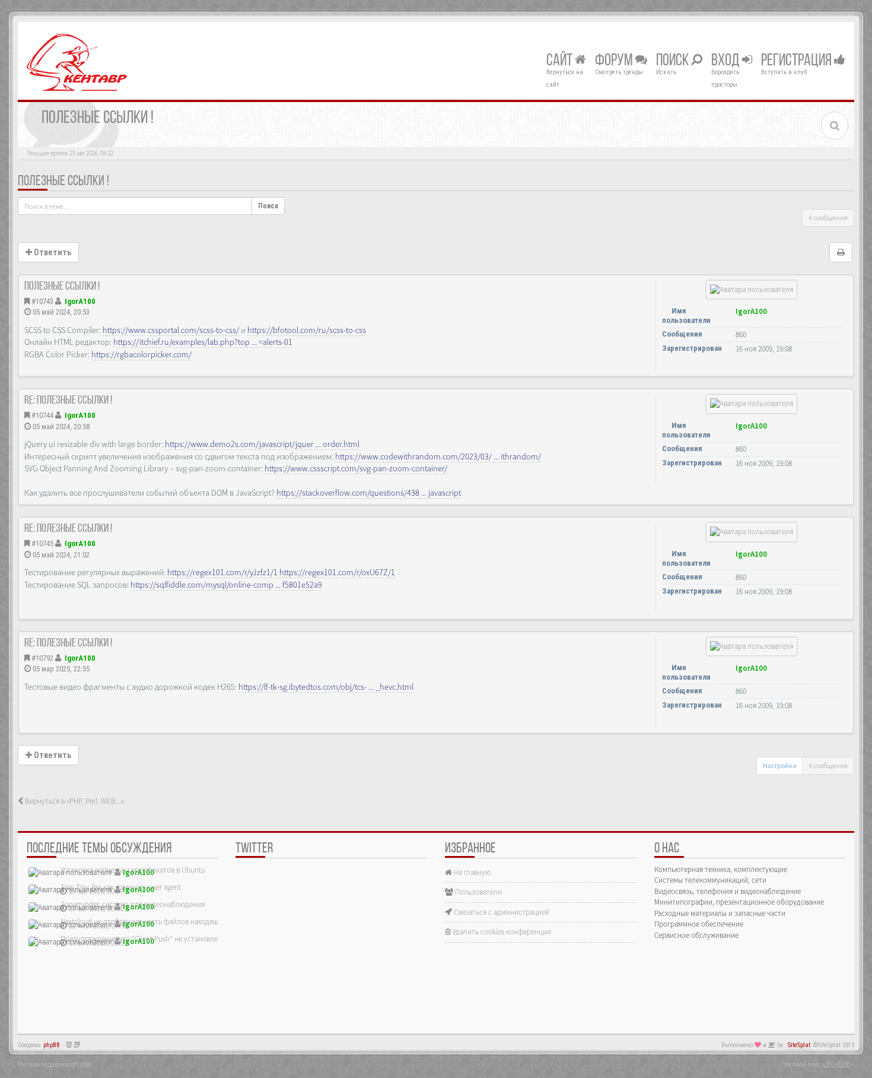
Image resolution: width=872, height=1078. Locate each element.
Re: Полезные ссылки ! (68, 401)
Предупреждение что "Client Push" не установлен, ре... (149, 939)
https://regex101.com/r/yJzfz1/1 (222, 572)
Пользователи (477, 892)
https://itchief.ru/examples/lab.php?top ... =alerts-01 (202, 342)
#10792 (42, 658)
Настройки (780, 765)
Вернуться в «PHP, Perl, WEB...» (73, 801)
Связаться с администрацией (500, 912)
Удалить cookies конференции (501, 932)
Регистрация (797, 61)
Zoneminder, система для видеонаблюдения (133, 904)
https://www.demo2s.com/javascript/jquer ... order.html (262, 444)
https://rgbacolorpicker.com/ (141, 354)
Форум (615, 61)
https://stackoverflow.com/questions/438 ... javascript (368, 492)
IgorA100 (80, 301)
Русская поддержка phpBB (54, 1064)
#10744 (42, 415)
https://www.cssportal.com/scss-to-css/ (171, 330)
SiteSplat (799, 1045)
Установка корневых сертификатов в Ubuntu (133, 870)
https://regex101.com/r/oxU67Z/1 (337, 572)
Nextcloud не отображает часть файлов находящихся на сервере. (166, 922)
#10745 (42, 543)
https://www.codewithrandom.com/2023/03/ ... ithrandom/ (438, 456)
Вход (726, 61)
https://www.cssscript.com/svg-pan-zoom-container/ (356, 468)
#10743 (42, 301)
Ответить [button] (51, 252)
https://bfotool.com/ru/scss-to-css (306, 330)
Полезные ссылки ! (63, 182)
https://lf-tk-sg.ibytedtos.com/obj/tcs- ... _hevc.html (325, 686)
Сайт (560, 61)
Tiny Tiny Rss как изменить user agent (121, 887)
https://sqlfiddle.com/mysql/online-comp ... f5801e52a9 (226, 584)
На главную (471, 872)
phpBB (51, 1045)
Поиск (673, 61)
